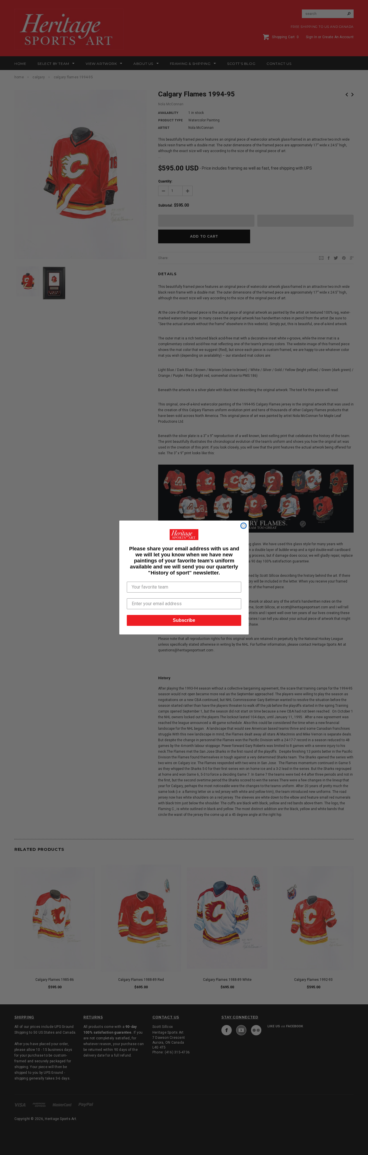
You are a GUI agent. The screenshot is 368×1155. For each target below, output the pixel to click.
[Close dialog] (243, 526)
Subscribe (184, 620)
